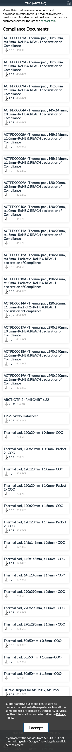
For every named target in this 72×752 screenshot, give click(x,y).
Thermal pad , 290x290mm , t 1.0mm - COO (34, 610)
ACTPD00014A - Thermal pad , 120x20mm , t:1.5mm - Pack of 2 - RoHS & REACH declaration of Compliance (35, 309)
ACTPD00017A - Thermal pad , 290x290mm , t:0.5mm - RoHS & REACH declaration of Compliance (36, 333)
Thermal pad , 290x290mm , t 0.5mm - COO (34, 594)
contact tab (48, 20)
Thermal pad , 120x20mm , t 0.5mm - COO (33, 435)
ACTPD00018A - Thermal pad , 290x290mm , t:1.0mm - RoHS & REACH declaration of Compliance (36, 357)
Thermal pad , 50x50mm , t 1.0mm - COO (32, 659)
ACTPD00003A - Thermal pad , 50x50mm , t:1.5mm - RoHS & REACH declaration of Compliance (34, 92)
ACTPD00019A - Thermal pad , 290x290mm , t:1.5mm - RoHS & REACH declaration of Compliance (36, 381)
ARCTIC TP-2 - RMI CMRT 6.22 (26, 402)
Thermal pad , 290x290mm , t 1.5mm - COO (34, 626)
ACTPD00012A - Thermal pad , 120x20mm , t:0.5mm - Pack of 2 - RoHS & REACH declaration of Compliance (35, 261)
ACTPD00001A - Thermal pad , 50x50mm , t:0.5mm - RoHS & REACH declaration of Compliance (34, 44)
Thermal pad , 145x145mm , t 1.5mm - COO (34, 577)
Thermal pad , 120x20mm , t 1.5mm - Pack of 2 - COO (35, 526)
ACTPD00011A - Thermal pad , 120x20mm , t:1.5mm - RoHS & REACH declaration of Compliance (35, 237)
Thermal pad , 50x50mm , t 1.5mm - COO (32, 676)
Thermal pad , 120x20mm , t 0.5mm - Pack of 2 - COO (35, 453)
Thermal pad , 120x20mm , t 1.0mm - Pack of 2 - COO (35, 489)
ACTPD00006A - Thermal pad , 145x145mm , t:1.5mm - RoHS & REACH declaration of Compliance (36, 164)
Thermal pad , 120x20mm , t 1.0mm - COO (33, 471)
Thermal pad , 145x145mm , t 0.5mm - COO (34, 544)
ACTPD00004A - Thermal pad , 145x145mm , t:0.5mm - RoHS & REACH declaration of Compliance (36, 116)
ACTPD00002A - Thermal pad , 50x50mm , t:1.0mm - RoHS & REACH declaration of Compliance (34, 68)
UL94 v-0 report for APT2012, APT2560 (32, 692)
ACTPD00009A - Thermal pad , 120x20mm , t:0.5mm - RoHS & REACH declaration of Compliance (35, 188)
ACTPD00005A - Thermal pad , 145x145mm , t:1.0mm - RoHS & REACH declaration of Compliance (36, 140)
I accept (36, 727)
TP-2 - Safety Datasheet (21, 418)
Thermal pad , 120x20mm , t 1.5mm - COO (33, 508)
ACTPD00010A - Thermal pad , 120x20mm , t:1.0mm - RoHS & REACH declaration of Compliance (35, 212)
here (8, 744)
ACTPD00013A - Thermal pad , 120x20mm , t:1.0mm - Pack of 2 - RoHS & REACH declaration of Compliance (35, 285)
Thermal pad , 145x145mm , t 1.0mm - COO (34, 561)
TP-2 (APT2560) (36, 3)
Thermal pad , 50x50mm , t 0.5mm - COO (32, 643)
